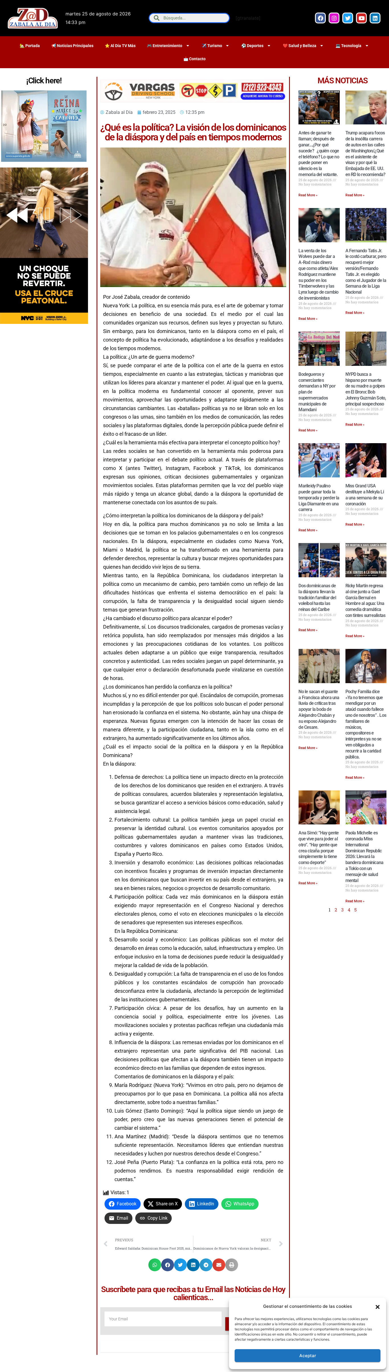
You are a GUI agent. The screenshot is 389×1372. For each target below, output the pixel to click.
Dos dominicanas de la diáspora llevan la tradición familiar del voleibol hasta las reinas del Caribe (317, 597)
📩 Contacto (194, 59)
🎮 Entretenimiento (164, 45)
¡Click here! (44, 80)
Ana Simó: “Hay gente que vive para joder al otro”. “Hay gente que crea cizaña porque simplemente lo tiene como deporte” (318, 847)
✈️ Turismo (212, 45)
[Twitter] (347, 18)
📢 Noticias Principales (72, 45)
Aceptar (307, 1355)
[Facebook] (320, 18)
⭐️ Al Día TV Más (120, 45)
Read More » (308, 195)
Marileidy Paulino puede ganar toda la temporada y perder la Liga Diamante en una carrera (318, 497)
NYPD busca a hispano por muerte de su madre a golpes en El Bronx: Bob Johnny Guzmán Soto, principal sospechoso (365, 389)
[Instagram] (334, 18)
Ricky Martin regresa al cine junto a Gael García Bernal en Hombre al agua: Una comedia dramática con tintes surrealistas (365, 600)
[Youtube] (361, 18)
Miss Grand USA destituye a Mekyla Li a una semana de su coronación (364, 494)
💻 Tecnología (348, 45)
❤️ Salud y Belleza (299, 45)
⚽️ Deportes (252, 45)
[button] (377, 1306)
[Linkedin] (375, 18)
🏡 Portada (30, 45)
